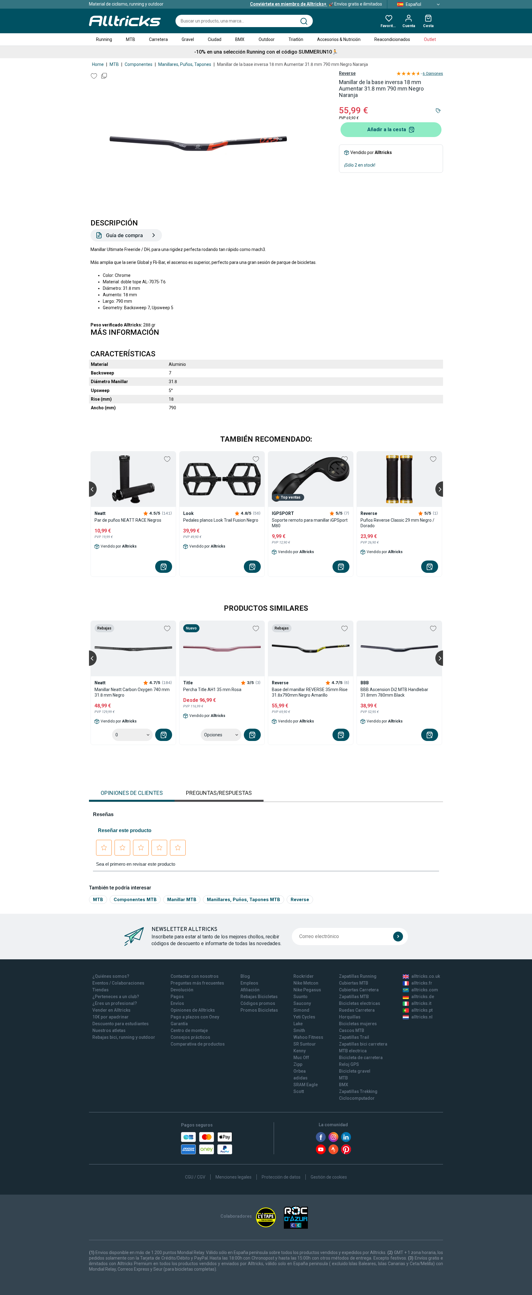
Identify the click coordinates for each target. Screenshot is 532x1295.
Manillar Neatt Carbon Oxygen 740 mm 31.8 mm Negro (132, 692)
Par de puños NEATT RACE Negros (128, 520)
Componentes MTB (135, 899)
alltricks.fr (421, 983)
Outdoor (267, 39)
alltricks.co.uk (425, 976)
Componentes (138, 64)
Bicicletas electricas (359, 1003)
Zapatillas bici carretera (363, 1044)
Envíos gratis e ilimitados (316, 4)
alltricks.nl (422, 1016)
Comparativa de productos (198, 1044)
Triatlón (295, 39)
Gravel (188, 39)
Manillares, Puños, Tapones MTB (243, 899)
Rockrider (303, 976)
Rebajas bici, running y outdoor (123, 1037)
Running (104, 39)
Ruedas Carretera (357, 1010)
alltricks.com (424, 989)
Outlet (430, 39)
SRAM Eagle (305, 1084)
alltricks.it (421, 1003)
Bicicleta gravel (354, 1071)
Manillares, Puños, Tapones (184, 64)
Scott (298, 1091)
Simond (301, 1010)
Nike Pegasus (307, 989)
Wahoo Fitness (308, 1037)
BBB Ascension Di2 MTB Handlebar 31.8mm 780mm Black (394, 692)
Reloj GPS (349, 1064)
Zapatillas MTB (354, 996)
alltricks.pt (422, 1010)
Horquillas (350, 1016)
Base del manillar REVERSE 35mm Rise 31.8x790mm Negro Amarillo (310, 692)
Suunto (300, 996)
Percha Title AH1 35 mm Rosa (212, 689)
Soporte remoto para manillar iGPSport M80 (310, 523)
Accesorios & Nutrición (339, 39)
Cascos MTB (351, 1030)
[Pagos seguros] (206, 1143)
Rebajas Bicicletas (259, 996)
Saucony (302, 1003)
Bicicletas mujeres (358, 1023)
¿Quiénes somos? (110, 976)
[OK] (398, 936)
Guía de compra (124, 235)
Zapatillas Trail (354, 1037)
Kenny (299, 1050)
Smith (299, 1030)
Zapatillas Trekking (358, 1091)
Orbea (299, 1071)
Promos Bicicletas (259, 1010)
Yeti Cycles (304, 1016)
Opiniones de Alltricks (193, 1010)
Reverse (347, 73)
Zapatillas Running (358, 976)
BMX (239, 39)
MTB (130, 39)
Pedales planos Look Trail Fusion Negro (220, 520)
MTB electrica (353, 1050)
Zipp (297, 1064)
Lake (298, 1023)
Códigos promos (257, 1003)
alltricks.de (422, 996)
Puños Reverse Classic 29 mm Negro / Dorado (397, 523)
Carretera (158, 39)
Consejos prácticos (190, 1037)
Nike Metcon (305, 983)
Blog (245, 976)
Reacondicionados (392, 39)
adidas (300, 1077)
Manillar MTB (181, 899)
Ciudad (214, 39)
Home (98, 64)
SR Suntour (304, 1044)
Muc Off (301, 1057)
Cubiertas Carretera (359, 989)
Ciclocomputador (357, 1098)
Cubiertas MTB (353, 983)
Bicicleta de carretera (361, 1057)
